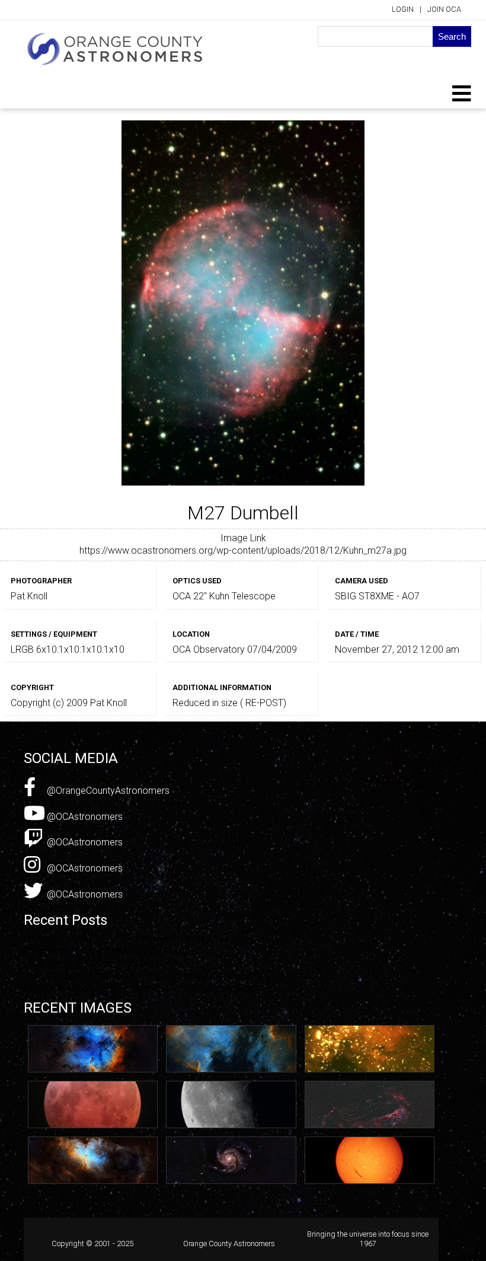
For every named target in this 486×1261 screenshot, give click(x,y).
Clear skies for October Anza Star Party (105, 951)
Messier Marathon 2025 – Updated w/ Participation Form (142, 988)
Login (403, 9)
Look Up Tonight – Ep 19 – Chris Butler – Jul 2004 (126, 938)
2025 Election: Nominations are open (100, 963)
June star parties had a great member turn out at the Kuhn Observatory (170, 975)
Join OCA (444, 9)
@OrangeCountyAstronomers (107, 790)
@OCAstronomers (83, 816)
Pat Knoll (29, 596)
